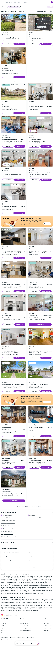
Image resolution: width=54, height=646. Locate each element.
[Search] (52, 2)
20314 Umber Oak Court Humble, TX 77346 (41, 173)
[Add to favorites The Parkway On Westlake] (51, 408)
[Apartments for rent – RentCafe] (4, 615)
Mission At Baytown (35, 317)
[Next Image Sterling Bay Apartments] (50, 336)
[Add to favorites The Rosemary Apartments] (24, 118)
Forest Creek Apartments (10, 351)
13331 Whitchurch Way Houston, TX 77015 (41, 384)
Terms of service (46, 621)
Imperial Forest (7, 317)
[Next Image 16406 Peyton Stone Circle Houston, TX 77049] (24, 236)
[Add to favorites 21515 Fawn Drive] (24, 49)
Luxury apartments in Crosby (7, 534)
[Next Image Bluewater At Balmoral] (24, 158)
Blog (2, 628)
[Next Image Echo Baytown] (50, 269)
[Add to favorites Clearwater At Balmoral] (51, 118)
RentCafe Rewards (24, 623)
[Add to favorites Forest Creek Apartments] (24, 329)
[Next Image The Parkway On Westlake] (50, 414)
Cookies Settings (46, 630)
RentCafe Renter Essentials (26, 625)
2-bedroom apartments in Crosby (8, 523)
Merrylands (6, 106)
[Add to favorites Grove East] (24, 408)
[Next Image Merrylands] (24, 91)
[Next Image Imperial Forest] (24, 303)
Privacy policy (46, 623)
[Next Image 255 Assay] (24, 448)
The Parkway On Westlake (36, 427)
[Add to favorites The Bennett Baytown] (51, 441)
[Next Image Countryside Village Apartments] (24, 479)
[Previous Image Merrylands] (3, 91)
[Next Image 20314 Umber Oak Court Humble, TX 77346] (50, 158)
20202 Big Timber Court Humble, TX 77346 (14, 284)
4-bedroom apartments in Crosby (8, 525)
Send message (19, 43)
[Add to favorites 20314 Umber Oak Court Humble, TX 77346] (51, 151)
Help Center (3, 625)
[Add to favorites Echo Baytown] (51, 263)
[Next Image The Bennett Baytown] (50, 448)
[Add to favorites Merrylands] (24, 85)
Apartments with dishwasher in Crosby (9, 536)
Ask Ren (35, 643)
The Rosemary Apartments (10, 139)
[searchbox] (29, 2)
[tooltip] (5, 34)
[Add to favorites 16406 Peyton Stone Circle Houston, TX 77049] (24, 229)
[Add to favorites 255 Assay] (24, 441)
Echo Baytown (33, 284)
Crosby (23, 506)
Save (26, 643)
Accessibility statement (48, 628)
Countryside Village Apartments (12, 494)
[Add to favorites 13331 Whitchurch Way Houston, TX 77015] (51, 363)
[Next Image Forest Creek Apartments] (24, 336)
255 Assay (6, 460)
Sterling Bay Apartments (36, 351)
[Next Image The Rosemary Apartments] (24, 125)
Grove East (6, 429)
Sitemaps (3, 632)
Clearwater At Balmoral (36, 139)
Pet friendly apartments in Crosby (8, 531)
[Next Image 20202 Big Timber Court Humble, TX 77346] (24, 269)
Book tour (8, 43)
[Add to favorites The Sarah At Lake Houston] (51, 85)
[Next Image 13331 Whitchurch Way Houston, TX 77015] (50, 369)
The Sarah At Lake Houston (37, 106)
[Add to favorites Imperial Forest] (24, 296)
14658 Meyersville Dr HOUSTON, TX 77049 (14, 384)
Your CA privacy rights (48, 625)
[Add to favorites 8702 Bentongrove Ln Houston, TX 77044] (51, 229)
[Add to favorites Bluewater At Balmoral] (24, 151)
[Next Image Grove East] (24, 414)
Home (14, 506)
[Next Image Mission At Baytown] (50, 303)
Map (20, 643)
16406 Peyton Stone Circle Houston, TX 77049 (15, 251)
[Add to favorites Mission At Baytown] (51, 296)
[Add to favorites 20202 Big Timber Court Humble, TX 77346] (24, 263)
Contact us (3, 623)
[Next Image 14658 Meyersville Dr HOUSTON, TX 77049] (24, 369)
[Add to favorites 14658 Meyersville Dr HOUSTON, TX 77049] (24, 363)
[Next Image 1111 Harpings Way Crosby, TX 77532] (24, 22)
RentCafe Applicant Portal (25, 628)
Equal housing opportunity (7, 639)
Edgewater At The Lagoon (10, 206)
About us (3, 621)
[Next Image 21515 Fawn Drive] (24, 55)
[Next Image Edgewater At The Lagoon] (24, 191)
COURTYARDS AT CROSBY (37, 37)
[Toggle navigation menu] (2, 2)
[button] (17, 7)
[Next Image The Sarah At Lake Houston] (50, 91)
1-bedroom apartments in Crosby (8, 520)
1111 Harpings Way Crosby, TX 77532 (13, 37)
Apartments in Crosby (5, 517)
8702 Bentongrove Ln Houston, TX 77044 (40, 251)
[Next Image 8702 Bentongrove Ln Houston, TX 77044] (50, 236)
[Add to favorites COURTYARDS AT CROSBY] (51, 15)
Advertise (3, 630)
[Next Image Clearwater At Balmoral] (50, 125)
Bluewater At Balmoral (9, 173)
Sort (51, 11)
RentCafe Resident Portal (25, 630)
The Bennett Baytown (35, 460)
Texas (18, 506)
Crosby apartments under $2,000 (34, 517)
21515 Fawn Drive (8, 70)
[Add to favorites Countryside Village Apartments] (24, 472)
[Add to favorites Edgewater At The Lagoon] (24, 185)
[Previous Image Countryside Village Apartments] (3, 479)
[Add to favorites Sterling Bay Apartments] (51, 329)
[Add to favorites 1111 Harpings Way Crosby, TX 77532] (24, 15)
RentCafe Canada (23, 621)
